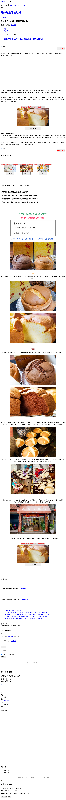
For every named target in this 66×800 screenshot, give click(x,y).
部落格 (6, 30)
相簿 (5, 28)
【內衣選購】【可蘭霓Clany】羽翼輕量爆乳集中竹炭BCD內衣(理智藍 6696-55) (26, 616)
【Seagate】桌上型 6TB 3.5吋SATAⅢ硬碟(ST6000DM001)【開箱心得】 (24, 618)
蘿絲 (2, 627)
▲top (2, 643)
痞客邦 (10, 636)
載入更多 (3, 647)
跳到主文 (3, 17)
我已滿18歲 (4, 796)
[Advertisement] (19, 70)
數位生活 (13, 25)
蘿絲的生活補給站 (11, 12)
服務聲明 (48, 777)
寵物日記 (13, 641)
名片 (5, 32)
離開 (9, 796)
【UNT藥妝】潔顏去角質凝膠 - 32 (13, 610)
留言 (13, 636)
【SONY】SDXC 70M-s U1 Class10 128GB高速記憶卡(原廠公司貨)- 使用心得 (25, 612)
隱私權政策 (42, 777)
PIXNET (21, 777)
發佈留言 (3, 656)
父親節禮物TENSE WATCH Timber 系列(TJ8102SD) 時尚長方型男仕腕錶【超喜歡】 (27, 614)
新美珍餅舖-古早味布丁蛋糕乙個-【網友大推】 (24, 39)
